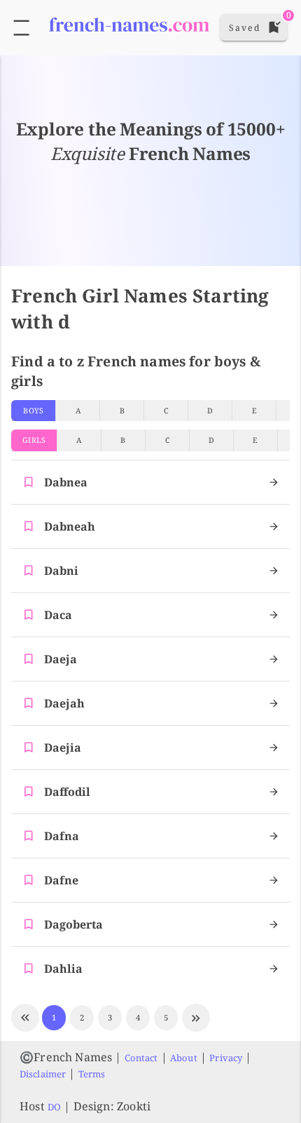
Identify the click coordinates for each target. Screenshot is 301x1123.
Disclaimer (43, 1074)
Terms (92, 1074)
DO (54, 1107)
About (183, 1057)
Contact (141, 1057)
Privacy (225, 1057)
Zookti (133, 1106)
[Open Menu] (21, 27)
